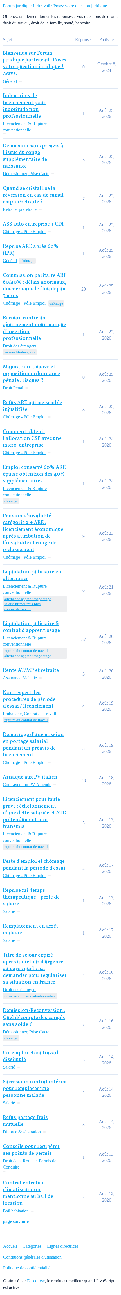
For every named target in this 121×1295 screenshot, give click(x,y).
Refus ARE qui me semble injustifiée (32, 406)
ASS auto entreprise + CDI (33, 224)
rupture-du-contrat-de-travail (26, 650)
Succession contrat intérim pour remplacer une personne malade (35, 1088)
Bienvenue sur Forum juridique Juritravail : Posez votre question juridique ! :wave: (35, 63)
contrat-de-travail (17, 609)
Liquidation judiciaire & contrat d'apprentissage (31, 627)
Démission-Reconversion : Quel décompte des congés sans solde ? (34, 1017)
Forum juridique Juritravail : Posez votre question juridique (55, 5)
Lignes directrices (62, 1246)
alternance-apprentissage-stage (27, 599)
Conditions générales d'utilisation (32, 1257)
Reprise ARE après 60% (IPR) (31, 250)
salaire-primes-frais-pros (22, 604)
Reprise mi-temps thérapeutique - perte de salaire (31, 897)
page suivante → (18, 1221)
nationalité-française (19, 352)
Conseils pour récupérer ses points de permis (31, 1150)
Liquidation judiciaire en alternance (32, 575)
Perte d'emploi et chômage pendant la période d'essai (34, 865)
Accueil (10, 1246)
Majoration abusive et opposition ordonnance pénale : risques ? (31, 374)
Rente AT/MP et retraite (31, 670)
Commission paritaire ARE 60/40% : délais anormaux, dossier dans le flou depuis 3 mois (35, 285)
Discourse (36, 1280)
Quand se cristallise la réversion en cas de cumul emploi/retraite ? (33, 195)
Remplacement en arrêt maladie (30, 930)
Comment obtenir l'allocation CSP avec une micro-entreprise (32, 438)
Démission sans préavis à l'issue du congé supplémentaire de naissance (33, 156)
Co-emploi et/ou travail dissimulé (30, 1056)
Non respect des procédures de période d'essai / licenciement (29, 699)
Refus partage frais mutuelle (25, 1121)
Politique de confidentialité (26, 1267)
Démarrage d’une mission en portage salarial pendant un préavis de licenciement (33, 745)
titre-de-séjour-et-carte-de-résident (30, 996)
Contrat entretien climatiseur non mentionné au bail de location (28, 1193)
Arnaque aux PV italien (30, 777)
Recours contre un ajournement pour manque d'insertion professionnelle (34, 328)
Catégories (32, 1246)
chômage (27, 260)
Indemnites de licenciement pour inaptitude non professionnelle (24, 106)
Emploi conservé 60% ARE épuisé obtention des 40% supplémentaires (34, 474)
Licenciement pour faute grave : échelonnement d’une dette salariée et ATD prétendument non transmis (34, 813)
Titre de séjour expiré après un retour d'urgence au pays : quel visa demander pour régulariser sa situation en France (35, 969)
